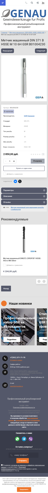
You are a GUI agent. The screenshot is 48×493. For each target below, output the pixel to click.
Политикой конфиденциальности (13, 468)
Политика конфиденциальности (24, 408)
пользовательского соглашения (28, 420)
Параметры (8, 190)
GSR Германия (29, 116)
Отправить (23, 461)
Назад (6, 289)
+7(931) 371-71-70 (17, 357)
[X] (20, 181)
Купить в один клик (24, 168)
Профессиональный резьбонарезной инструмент (24, 25)
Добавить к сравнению (15, 174)
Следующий (41, 51)
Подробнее (11, 339)
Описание (7, 196)
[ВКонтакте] (15, 181)
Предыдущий (7, 51)
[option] (24, 78)
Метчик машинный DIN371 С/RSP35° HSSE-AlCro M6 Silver (22, 259)
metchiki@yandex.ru (16, 386)
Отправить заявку (16, 360)
